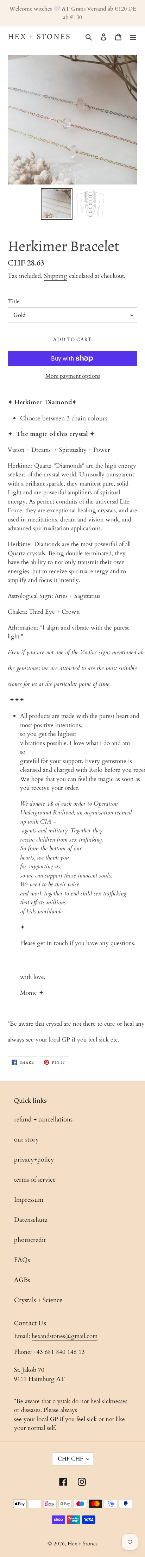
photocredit (30, 1240)
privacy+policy (34, 1159)
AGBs (22, 1280)
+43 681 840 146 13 (59, 1352)
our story (26, 1139)
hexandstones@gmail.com (64, 1336)
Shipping (55, 276)
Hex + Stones (39, 37)
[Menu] (133, 36)
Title (13, 301)
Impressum (28, 1199)
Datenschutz (31, 1219)
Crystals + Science (38, 1300)
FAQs (22, 1260)
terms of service (35, 1179)
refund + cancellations (43, 1119)
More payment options (72, 376)
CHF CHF (70, 1459)
